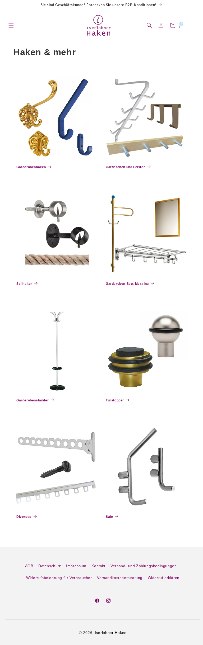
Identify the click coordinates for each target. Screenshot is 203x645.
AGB (29, 566)
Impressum (76, 566)
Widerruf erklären (163, 578)
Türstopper (115, 400)
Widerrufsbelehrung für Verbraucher (59, 578)
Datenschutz (49, 566)
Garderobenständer (32, 400)
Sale (109, 517)
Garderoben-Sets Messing (127, 284)
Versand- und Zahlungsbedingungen (143, 566)
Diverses (23, 517)
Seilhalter (24, 284)
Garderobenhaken (31, 167)
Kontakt (98, 566)
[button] (11, 25)
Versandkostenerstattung (119, 578)
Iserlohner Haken (111, 632)
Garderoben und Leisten (125, 167)
